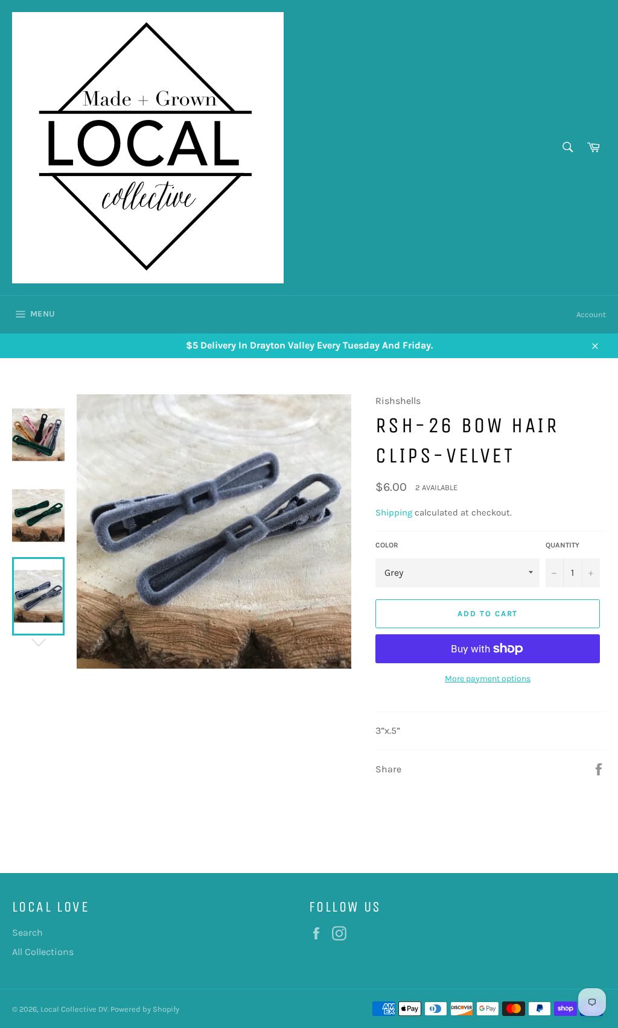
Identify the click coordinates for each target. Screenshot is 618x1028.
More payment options (487, 678)
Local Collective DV (73, 1009)
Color (386, 545)
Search (27, 932)
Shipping (393, 512)
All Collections (43, 951)
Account (591, 314)
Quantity (562, 545)
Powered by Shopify (144, 1009)
